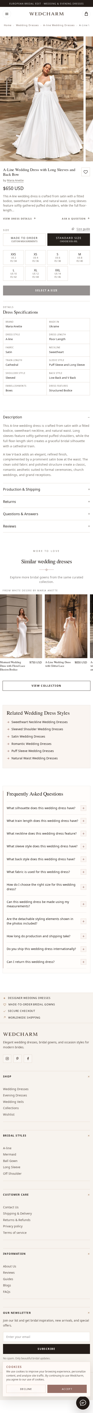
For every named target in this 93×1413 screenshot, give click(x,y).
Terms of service (15, 1233)
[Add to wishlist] (85, 172)
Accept (67, 1389)
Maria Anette (15, 180)
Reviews (9, 1272)
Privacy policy (12, 1226)
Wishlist (8, 1114)
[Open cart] (86, 14)
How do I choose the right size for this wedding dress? (41, 886)
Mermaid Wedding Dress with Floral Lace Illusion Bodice (12, 665)
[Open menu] (7, 14)
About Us (9, 1266)
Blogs (7, 1285)
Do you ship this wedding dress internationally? (41, 949)
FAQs (6, 1292)
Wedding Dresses (27, 25)
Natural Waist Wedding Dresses (34, 758)
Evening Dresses (15, 1095)
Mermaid (9, 1154)
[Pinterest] (17, 1059)
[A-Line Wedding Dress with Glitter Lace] (66, 626)
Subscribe (46, 1349)
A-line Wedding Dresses (59, 25)
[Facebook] (28, 1059)
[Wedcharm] (46, 14)
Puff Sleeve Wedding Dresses (32, 751)
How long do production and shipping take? (38, 936)
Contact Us (11, 1207)
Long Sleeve (11, 1167)
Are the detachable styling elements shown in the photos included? (40, 921)
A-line (7, 1148)
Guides (8, 1279)
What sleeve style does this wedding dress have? (42, 846)
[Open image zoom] (41, 98)
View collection (46, 686)
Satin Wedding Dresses (28, 736)
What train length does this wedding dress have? (42, 821)
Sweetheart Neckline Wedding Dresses (39, 722)
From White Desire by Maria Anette (30, 590)
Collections (11, 1108)
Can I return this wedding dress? (31, 962)
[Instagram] (7, 1059)
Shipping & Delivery (17, 1213)
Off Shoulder (12, 1173)
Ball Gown (10, 1161)
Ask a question (74, 218)
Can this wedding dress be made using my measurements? (38, 904)
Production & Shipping (21, 489)
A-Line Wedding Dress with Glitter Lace (58, 664)
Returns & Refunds (16, 1220)
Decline (26, 1389)
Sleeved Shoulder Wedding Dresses (37, 729)
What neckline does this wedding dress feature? (42, 833)
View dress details (17, 218)
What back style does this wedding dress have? (41, 859)
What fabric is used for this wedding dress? (38, 872)
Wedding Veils (13, 1102)
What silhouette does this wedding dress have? (41, 808)
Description (12, 417)
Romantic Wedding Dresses (31, 744)
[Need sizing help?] (83, 1403)
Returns (9, 501)
